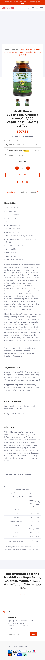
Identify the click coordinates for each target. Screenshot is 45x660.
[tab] (11, 192)
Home (6, 49)
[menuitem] (29, 8)
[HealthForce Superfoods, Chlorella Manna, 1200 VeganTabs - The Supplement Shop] (22, 78)
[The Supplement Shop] (8, 8)
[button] (29, 8)
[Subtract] (17, 168)
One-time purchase (16, 145)
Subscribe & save (19, 150)
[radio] (7, 145)
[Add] (28, 168)
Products (15, 49)
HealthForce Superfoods (22, 137)
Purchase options (11, 140)
